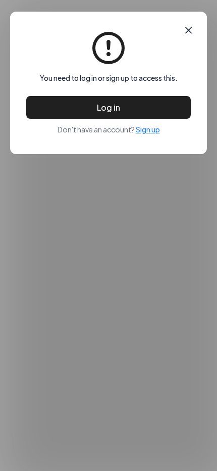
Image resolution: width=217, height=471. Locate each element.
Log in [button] (108, 107)
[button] (188, 30)
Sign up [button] (148, 129)
